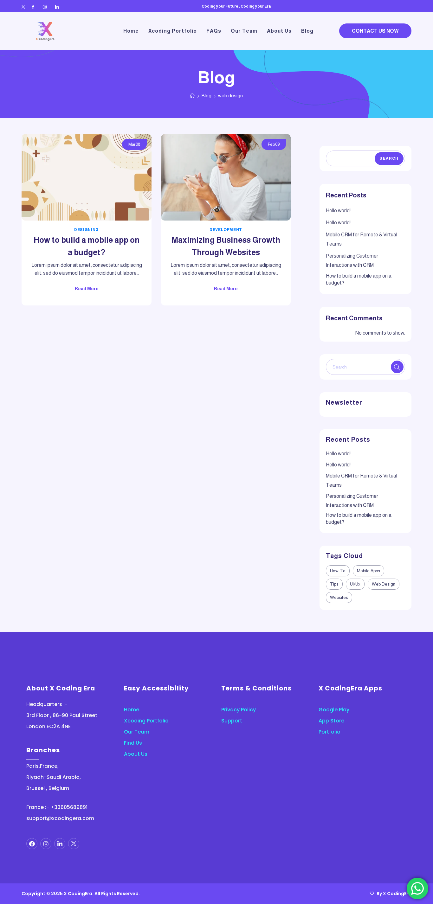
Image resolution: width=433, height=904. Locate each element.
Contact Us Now (375, 31)
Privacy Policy (238, 709)
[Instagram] (44, 7)
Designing (86, 230)
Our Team (136, 731)
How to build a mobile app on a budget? (358, 279)
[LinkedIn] (57, 7)
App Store (331, 720)
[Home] (192, 95)
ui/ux (355, 584)
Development (226, 230)
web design (383, 584)
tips (334, 584)
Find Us (133, 743)
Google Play (334, 709)
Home (131, 709)
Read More (87, 288)
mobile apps (368, 570)
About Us (135, 754)
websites (339, 597)
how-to (338, 570)
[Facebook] (33, 7)
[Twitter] (23, 7)
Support (231, 720)
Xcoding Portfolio (146, 720)
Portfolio (329, 731)
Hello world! (338, 210)
